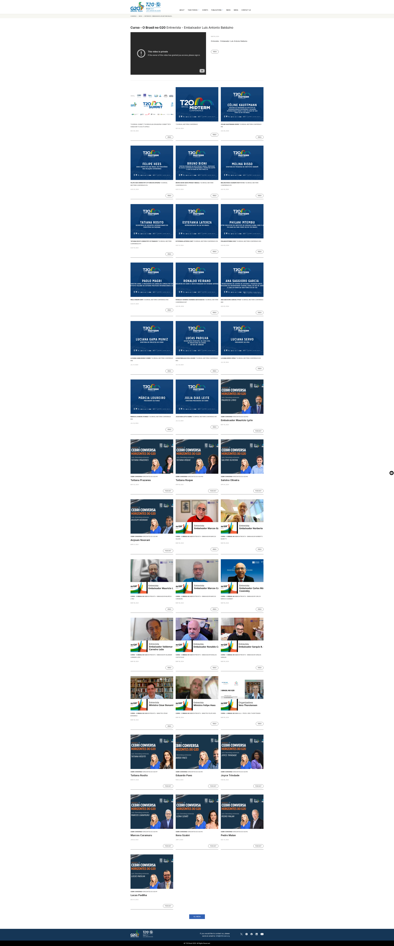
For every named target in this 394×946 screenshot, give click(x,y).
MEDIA (236, 10)
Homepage (133, 16)
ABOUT (181, 10)
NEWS (228, 10)
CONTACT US (246, 10)
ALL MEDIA (197, 916)
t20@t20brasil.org (223, 936)
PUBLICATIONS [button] (216, 10)
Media (140, 16)
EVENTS (205, 10)
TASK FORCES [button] (193, 10)
